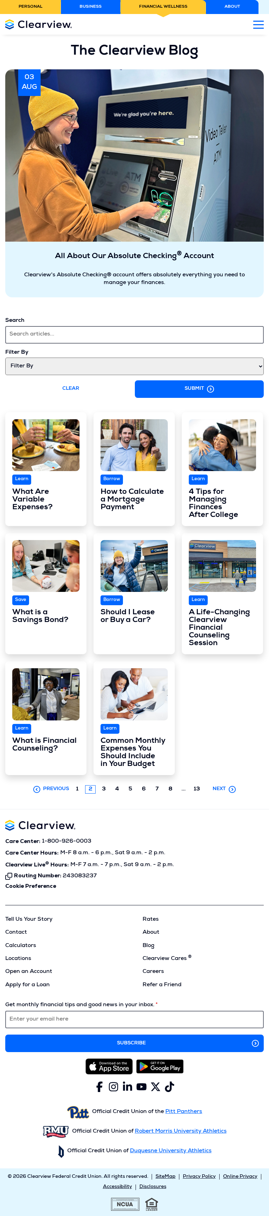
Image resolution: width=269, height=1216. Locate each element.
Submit (194, 388)
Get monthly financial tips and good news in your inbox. (79, 1005)
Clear (70, 388)
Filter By (16, 352)
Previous (56, 789)
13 (197, 789)
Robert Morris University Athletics (181, 1131)
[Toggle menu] (258, 24)
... (185, 789)
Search (15, 321)
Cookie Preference (30, 886)
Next (219, 789)
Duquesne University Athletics (171, 1151)
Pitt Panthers (183, 1112)
